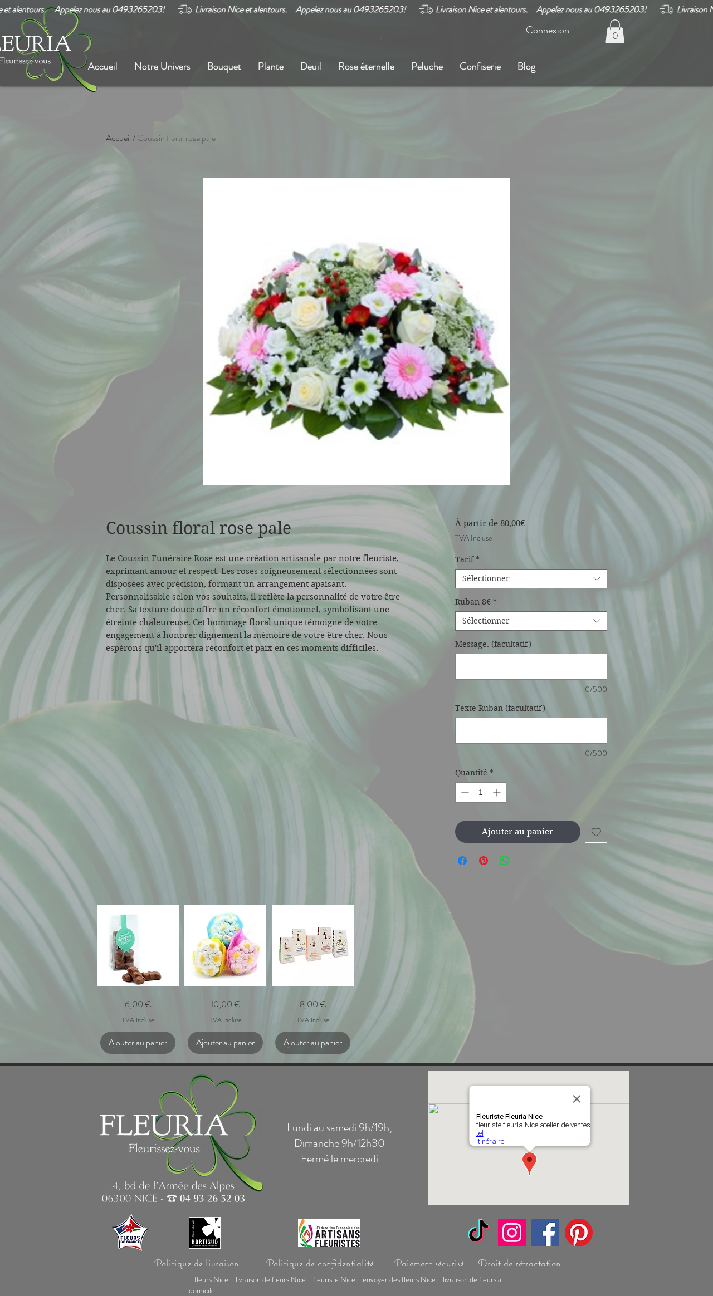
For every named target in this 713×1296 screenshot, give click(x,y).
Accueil (118, 137)
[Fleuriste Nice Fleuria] (579, 1232)
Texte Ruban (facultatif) (500, 708)
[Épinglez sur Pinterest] (483, 860)
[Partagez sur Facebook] (462, 860)
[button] (615, 31)
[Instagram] (512, 1232)
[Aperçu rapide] (138, 945)
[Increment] (498, 792)
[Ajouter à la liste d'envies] (596, 832)
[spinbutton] (481, 792)
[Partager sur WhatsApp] (504, 860)
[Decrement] (464, 792)
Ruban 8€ (476, 602)
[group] (356, 979)
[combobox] (531, 578)
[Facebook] (545, 1232)
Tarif (467, 559)
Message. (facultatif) (493, 644)
